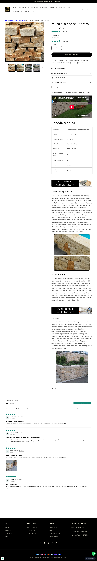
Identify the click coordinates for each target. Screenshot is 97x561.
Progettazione (31, 530)
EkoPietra (36, 557)
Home (7, 20)
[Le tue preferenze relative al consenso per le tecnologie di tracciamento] (2, 558)
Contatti (7, 527)
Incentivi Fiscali (31, 533)
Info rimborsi (8, 533)
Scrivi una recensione (82, 403)
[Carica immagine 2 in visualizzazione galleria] (20, 68)
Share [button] (55, 388)
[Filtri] (77, 409)
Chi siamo (8, 530)
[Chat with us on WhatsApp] (94, 554)
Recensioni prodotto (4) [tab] (11, 408)
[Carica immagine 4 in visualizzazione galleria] (36, 68)
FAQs (6, 536)
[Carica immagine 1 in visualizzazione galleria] (12, 68)
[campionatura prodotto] (71, 187)
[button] (23, 7)
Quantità (53, 44)
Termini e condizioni (55, 533)
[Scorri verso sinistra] (6, 67)
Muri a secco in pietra (17, 20)
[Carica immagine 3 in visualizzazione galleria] (28, 68)
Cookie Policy (53, 527)
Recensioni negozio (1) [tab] (23, 408)
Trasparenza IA (53, 536)
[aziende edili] (71, 314)
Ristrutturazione (32, 527)
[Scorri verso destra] (42, 67)
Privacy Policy (53, 530)
